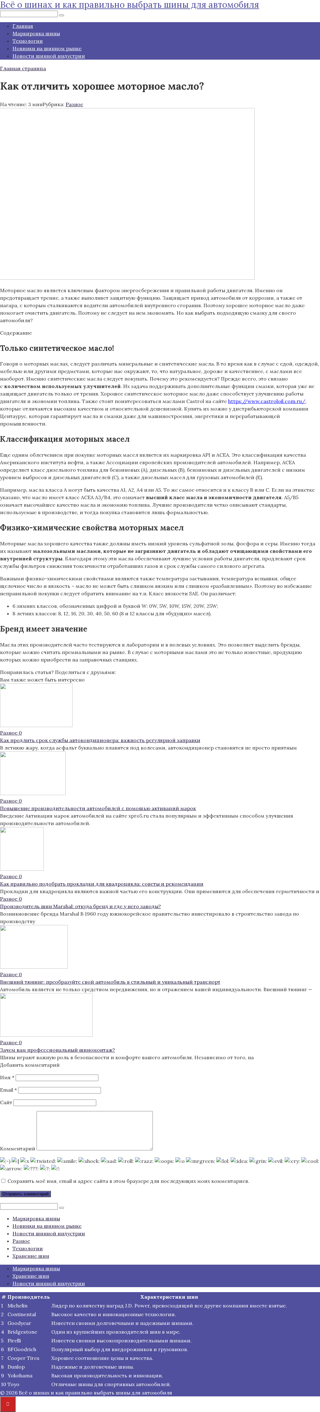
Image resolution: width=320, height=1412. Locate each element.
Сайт (6, 1102)
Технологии (27, 41)
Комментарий (17, 1148)
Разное (74, 104)
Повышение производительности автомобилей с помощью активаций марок (98, 808)
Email (8, 1090)
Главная (22, 26)
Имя (7, 1077)
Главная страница (23, 68)
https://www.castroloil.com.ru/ (266, 401)
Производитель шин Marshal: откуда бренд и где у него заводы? (80, 906)
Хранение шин (30, 1256)
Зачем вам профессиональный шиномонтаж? (57, 1050)
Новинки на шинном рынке (47, 48)
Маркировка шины (36, 33)
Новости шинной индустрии (48, 56)
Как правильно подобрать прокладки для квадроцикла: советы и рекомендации (101, 884)
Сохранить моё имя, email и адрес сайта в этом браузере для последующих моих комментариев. (128, 1181)
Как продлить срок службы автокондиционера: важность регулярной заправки (100, 740)
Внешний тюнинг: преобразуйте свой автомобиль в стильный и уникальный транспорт (110, 982)
